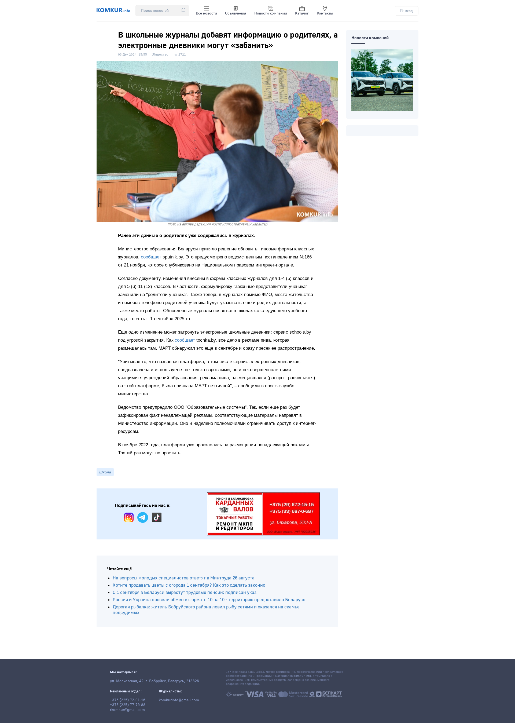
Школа (105, 472)
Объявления (235, 13)
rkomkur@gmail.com (127, 709)
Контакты (325, 13)
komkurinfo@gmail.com (179, 700)
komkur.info (302, 676)
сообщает (151, 257)
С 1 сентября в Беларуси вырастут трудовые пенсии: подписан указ (184, 592)
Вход (409, 11)
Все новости (206, 13)
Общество (160, 54)
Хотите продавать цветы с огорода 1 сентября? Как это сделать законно (189, 585)
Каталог (302, 13)
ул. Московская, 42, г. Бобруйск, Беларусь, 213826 (154, 681)
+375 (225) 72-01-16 (127, 700)
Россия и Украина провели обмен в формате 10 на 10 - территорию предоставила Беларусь (209, 599)
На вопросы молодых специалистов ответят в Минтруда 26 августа (184, 578)
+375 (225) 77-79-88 (127, 705)
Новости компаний (270, 13)
